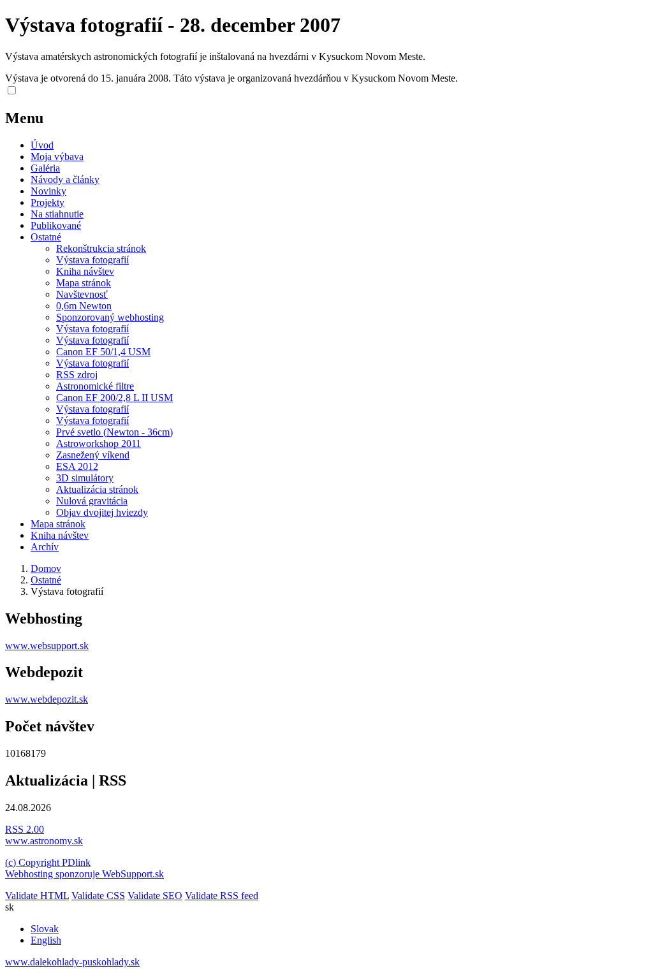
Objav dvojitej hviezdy (102, 512)
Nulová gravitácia (92, 500)
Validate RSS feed (221, 895)
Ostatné (46, 236)
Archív (45, 546)
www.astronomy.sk (44, 840)
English (46, 940)
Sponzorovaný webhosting (110, 317)
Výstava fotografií (92, 259)
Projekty (47, 202)
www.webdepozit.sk (46, 699)
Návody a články (65, 179)
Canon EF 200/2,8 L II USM (114, 397)
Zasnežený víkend (92, 455)
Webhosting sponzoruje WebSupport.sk (84, 873)
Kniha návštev (85, 271)
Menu (24, 118)
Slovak (45, 928)
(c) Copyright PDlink (48, 862)
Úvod (42, 145)
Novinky (48, 191)
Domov (46, 568)
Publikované (56, 225)
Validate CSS (98, 895)
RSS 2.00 (24, 829)
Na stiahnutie (57, 213)
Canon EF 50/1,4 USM (103, 351)
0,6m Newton (84, 305)
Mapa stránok (83, 282)
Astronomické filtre (95, 386)
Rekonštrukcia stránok (101, 248)
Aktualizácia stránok (97, 489)
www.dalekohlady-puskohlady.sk (72, 961)
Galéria (45, 168)
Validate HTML (37, 895)
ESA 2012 (77, 466)
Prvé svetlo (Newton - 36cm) (114, 432)
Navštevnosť (82, 294)
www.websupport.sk (47, 645)
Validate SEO (155, 895)
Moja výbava (57, 156)
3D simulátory (85, 477)
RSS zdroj (77, 374)
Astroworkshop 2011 (98, 443)
